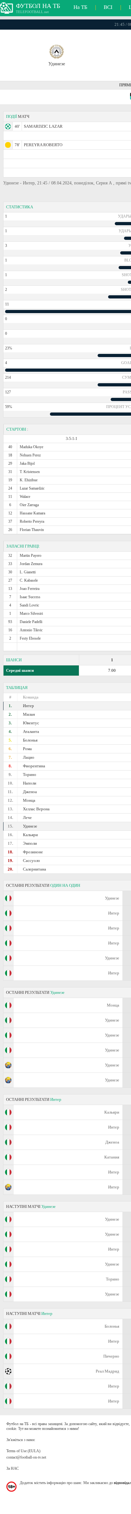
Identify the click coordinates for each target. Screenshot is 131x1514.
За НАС (12, 1468)
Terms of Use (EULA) (23, 1451)
